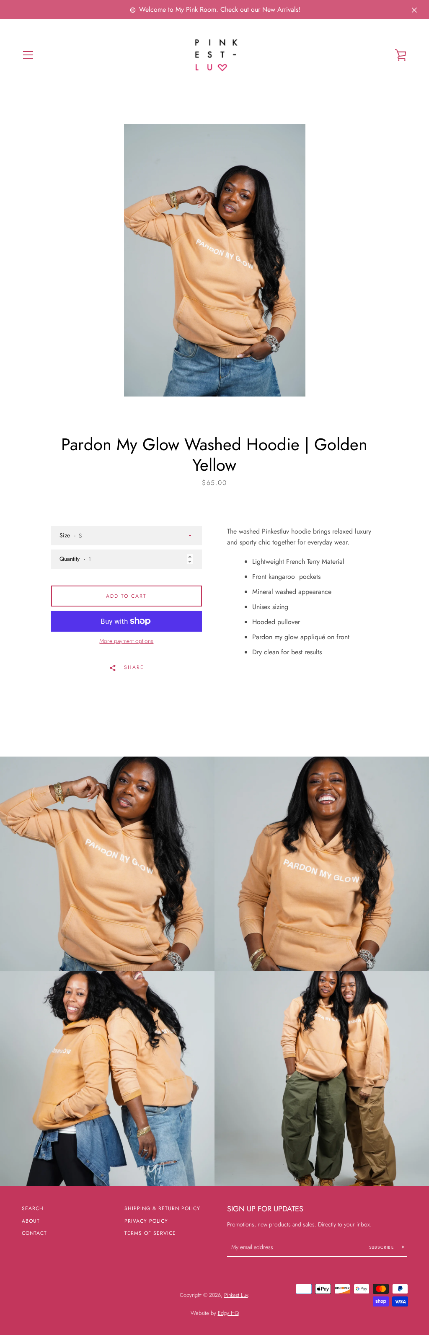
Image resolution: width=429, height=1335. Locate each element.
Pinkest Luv (236, 1295)
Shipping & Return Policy (162, 1208)
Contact (34, 1233)
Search (33, 1208)
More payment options (126, 641)
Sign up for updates (265, 1208)
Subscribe (382, 1247)
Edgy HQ (228, 1313)
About (31, 1221)
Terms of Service (150, 1233)
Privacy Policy (146, 1221)
